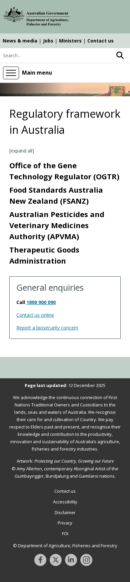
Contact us (100, 40)
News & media (20, 40)
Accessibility (65, 502)
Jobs (48, 40)
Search (120, 55)
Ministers (70, 40)
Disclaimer (65, 512)
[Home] (36, 18)
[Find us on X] (56, 560)
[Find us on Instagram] (86, 560)
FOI (65, 533)
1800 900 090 (41, 302)
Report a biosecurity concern (47, 327)
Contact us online (35, 315)
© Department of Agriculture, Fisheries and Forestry (65, 546)
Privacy (65, 523)
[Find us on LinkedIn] (71, 560)
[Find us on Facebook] (40, 560)
